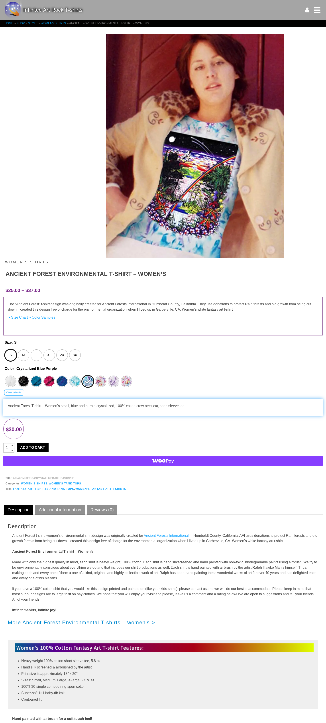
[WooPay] (163, 461)
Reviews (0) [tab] (102, 509)
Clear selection (14, 392)
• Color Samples (42, 317)
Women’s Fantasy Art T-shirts (100, 488)
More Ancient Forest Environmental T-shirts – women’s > (81, 622)
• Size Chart (18, 317)
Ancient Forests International (166, 535)
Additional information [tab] (60, 509)
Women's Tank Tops (65, 483)
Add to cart (32, 447)
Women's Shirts (34, 483)
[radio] (10, 355)
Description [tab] (18, 509)
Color (9, 368)
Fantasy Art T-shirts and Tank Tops (43, 488)
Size (8, 342)
